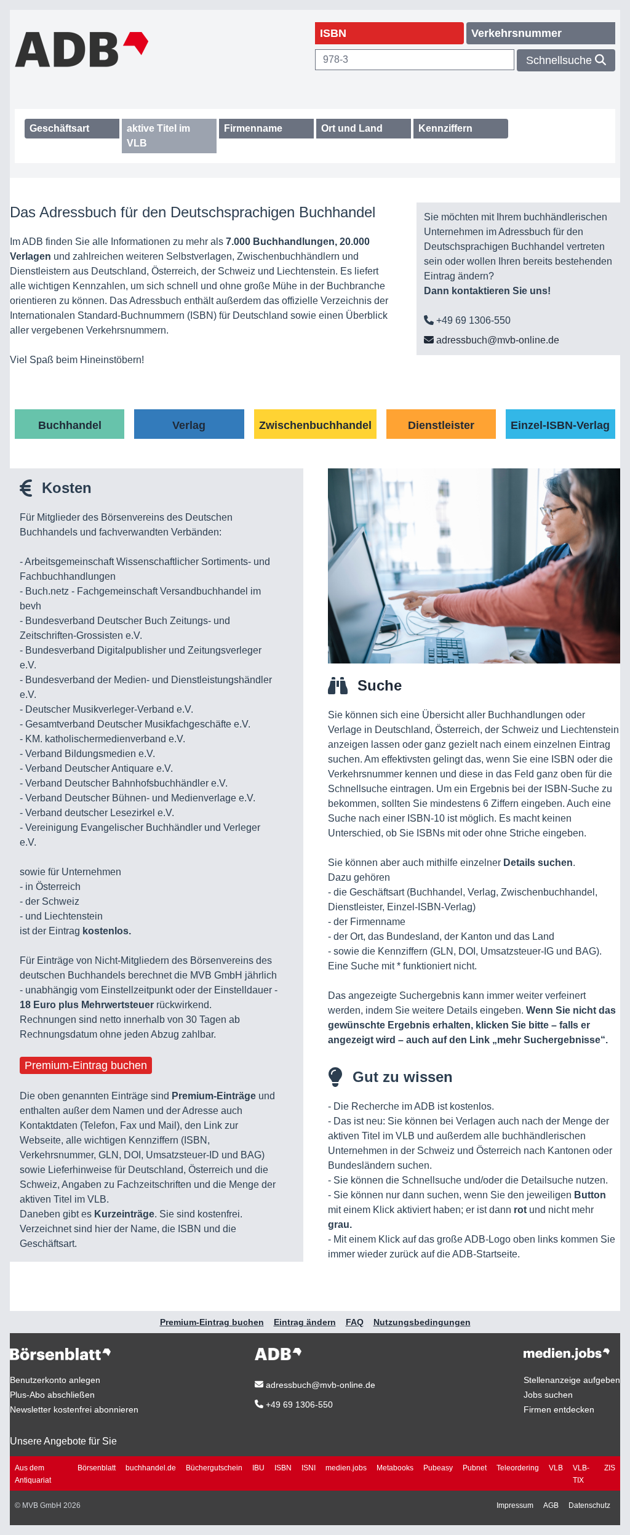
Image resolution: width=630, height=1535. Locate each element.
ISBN (283, 1468)
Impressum (514, 1505)
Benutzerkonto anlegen (55, 1380)
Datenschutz (589, 1505)
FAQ (355, 1322)
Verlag (188, 425)
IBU (258, 1468)
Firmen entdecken (559, 1409)
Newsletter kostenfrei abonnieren (74, 1409)
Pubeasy (438, 1468)
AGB (551, 1505)
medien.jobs (346, 1468)
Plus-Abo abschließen (52, 1395)
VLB (556, 1468)
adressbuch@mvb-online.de (496, 340)
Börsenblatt (97, 1468)
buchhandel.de (151, 1468)
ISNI (308, 1468)
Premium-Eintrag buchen (86, 1065)
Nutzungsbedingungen (422, 1322)
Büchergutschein (214, 1468)
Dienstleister (441, 425)
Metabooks (395, 1468)
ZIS (609, 1468)
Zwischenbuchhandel (315, 425)
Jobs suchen (548, 1395)
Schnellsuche (560, 60)
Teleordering (517, 1468)
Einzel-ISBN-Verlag (560, 425)
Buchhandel (70, 425)
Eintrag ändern (305, 1322)
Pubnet (475, 1468)
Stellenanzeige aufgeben (572, 1380)
